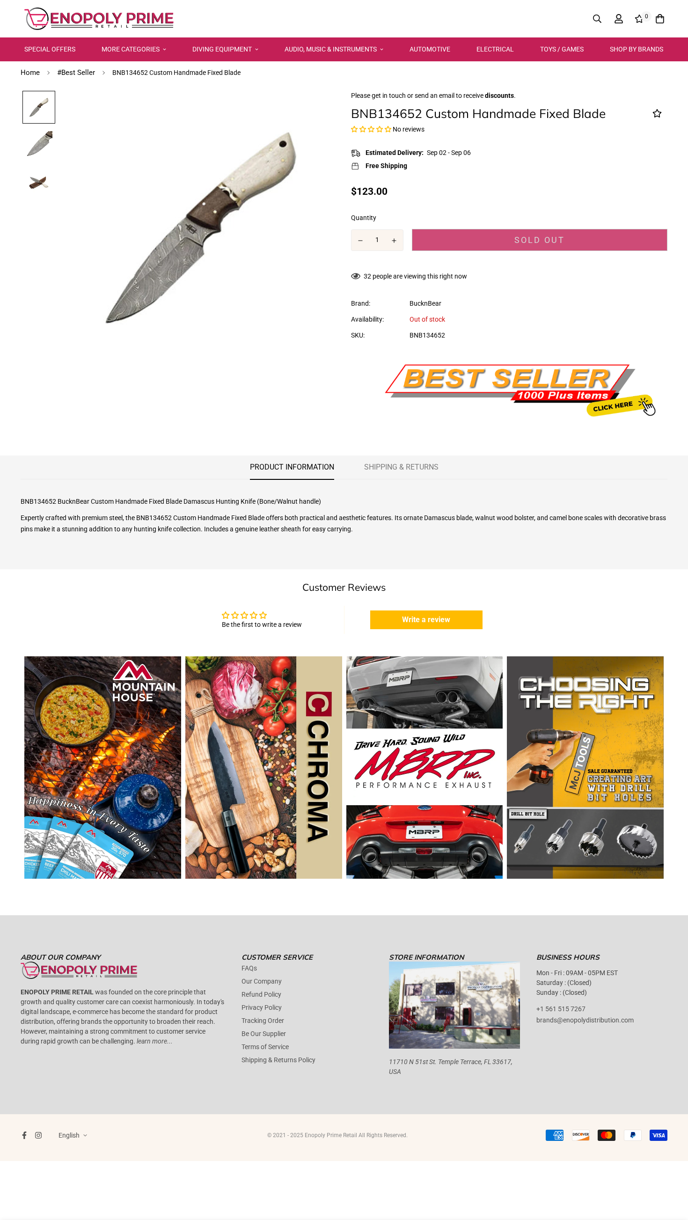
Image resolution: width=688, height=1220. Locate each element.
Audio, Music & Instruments (331, 49)
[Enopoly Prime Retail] (99, 18)
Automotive (430, 49)
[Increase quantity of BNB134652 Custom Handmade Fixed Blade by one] (394, 240)
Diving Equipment (222, 49)
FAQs (249, 968)
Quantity (363, 217)
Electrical (495, 49)
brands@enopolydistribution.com (585, 1020)
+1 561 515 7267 (561, 1009)
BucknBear (425, 303)
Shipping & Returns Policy (278, 1060)
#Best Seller (76, 72)
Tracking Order (263, 1020)
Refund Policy (261, 994)
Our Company (262, 981)
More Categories (131, 49)
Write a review (426, 619)
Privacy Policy (262, 1007)
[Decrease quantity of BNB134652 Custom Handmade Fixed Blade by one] (360, 240)
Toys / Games (562, 49)
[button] (371, 129)
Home (30, 72)
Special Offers (49, 49)
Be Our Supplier (264, 1033)
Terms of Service (265, 1047)
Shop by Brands (636, 49)
